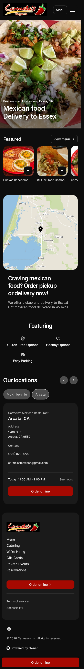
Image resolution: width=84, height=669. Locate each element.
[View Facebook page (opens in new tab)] (9, 628)
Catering (13, 545)
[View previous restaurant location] (64, 380)
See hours (66, 479)
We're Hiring (16, 552)
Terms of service (18, 601)
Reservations (16, 570)
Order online (40, 491)
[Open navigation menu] (73, 10)
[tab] (16, 394)
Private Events (18, 564)
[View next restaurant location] (74, 380)
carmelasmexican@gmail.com (28, 464)
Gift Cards (15, 558)
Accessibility (15, 607)
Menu (60, 10)
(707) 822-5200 (19, 455)
